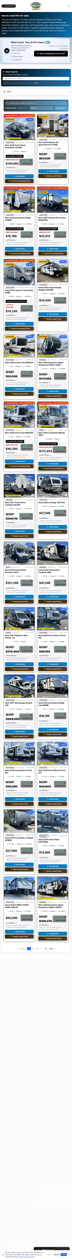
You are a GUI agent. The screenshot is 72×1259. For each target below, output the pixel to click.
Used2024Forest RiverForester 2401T (15, 571)
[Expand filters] (68, 91)
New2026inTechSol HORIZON (19, 362)
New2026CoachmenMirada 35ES (51, 434)
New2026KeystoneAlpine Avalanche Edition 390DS (50, 906)
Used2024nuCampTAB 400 (51, 502)
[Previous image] (6, 128)
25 (46, 949)
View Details (20, 176)
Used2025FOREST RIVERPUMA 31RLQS (17, 906)
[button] (36, 51)
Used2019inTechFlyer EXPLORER (48, 840)
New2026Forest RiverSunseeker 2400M (15, 146)
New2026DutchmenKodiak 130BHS (18, 219)
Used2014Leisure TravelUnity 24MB (19, 291)
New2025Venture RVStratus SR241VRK (52, 219)
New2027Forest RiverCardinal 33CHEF (15, 503)
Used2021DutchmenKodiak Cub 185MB (51, 704)
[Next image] (32, 128)
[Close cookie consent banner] (69, 1254)
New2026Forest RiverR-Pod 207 (51, 771)
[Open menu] (68, 6)
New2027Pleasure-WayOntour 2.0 (16, 636)
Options (49, 1254)
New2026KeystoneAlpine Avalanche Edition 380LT (50, 363)
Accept (64, 1254)
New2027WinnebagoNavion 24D (18, 704)
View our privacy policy (27, 1257)
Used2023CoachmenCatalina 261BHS (19, 839)
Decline (56, 1254)
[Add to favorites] (32, 138)
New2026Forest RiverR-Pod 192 (51, 636)
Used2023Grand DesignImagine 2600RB (49, 288)
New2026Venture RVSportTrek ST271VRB (48, 143)
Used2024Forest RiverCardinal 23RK (49, 571)
